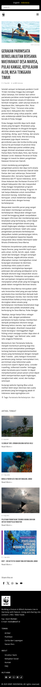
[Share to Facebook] (3, 583)
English (16, 2)
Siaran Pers (9, 644)
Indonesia (25, 2)
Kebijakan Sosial (12, 658)
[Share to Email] (21, 583)
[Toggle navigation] (38, 15)
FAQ (6, 666)
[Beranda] (3, 14)
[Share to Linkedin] (17, 583)
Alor (33, 397)
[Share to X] (8, 583)
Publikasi (8, 637)
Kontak (8, 662)
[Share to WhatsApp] (12, 583)
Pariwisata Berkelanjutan (19, 397)
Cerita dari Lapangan (14, 640)
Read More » (6, 446)
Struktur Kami (11, 655)
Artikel (8, 633)
